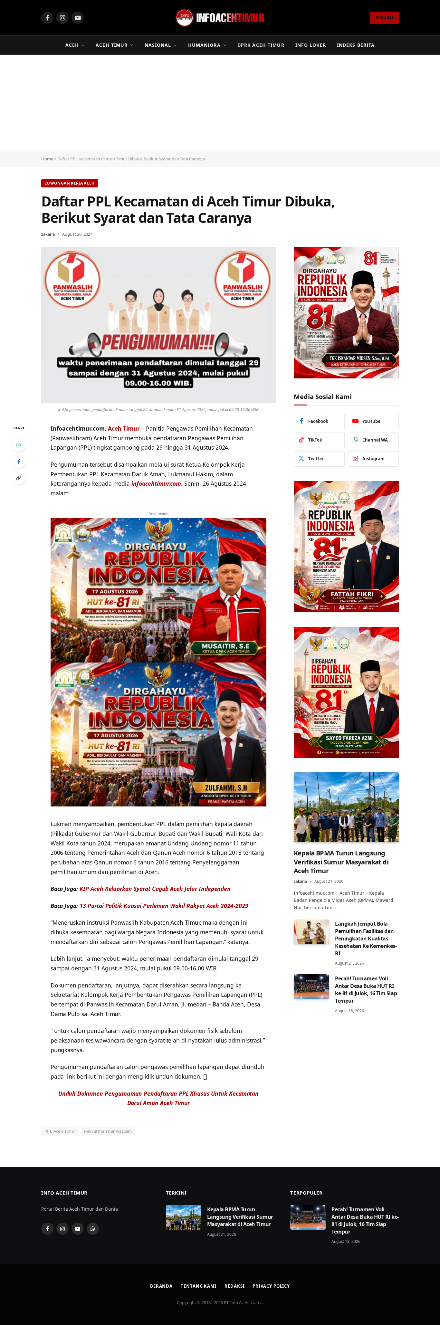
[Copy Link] (18, 478)
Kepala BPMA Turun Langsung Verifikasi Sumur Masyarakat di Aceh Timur (341, 862)
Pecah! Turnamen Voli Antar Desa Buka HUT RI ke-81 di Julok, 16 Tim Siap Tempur (366, 989)
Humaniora (204, 45)
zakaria (48, 234)
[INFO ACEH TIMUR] (220, 18)
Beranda (161, 1286)
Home (47, 159)
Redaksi (234, 1286)
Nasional (158, 45)
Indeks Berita (356, 45)
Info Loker (310, 45)
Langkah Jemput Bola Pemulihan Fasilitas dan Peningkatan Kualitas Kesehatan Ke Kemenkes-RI (366, 938)
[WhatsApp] (18, 445)
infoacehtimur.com (156, 483)
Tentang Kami (198, 1286)
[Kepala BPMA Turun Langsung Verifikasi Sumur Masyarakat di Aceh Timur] (346, 807)
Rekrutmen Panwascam (108, 1131)
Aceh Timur (112, 45)
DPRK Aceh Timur (260, 45)
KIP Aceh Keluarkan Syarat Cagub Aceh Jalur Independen (155, 888)
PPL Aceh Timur (60, 1131)
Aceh (72, 45)
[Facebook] (18, 461)
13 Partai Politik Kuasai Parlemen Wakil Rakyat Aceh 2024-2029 (164, 906)
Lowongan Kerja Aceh (69, 183)
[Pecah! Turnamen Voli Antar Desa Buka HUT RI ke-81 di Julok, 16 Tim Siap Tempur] (311, 986)
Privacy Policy (271, 1286)
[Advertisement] (220, 103)
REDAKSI (384, 17)
